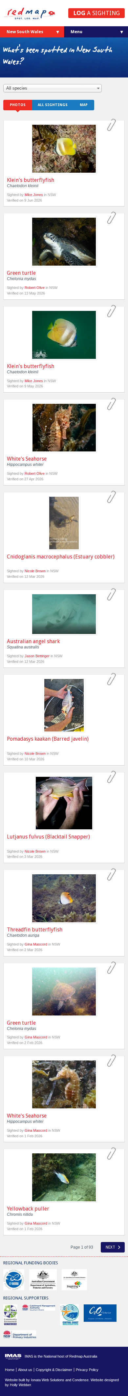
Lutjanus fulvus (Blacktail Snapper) (48, 837)
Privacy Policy (87, 1370)
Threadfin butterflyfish (34, 930)
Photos (18, 105)
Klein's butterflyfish (30, 180)
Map (84, 105)
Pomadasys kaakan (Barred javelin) (48, 739)
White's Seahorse (27, 459)
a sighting (96, 13)
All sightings (53, 105)
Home (9, 1370)
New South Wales (25, 31)
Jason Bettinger (37, 656)
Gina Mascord (36, 944)
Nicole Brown (35, 571)
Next (111, 1247)
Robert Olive (35, 288)
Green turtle (21, 273)
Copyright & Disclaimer (54, 1370)
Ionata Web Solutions (47, 1380)
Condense (80, 1380)
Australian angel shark (33, 641)
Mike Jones (34, 195)
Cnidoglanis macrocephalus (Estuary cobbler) (61, 557)
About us (25, 1370)
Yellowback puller (28, 1209)
